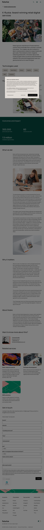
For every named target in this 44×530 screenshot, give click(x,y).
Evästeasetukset (10, 95)
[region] (22, 87)
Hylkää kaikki (23, 95)
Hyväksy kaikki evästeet (32, 95)
